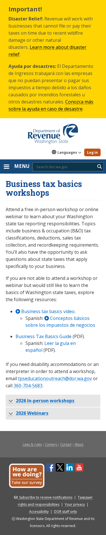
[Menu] (6, 167)
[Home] (53, 132)
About (79, 444)
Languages (67, 152)
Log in (92, 152)
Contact (66, 444)
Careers (51, 444)
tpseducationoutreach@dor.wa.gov (55, 378)
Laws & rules (32, 444)
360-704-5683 (28, 385)
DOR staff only (65, 511)
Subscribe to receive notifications (45, 497)
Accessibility (39, 511)
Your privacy (75, 504)
